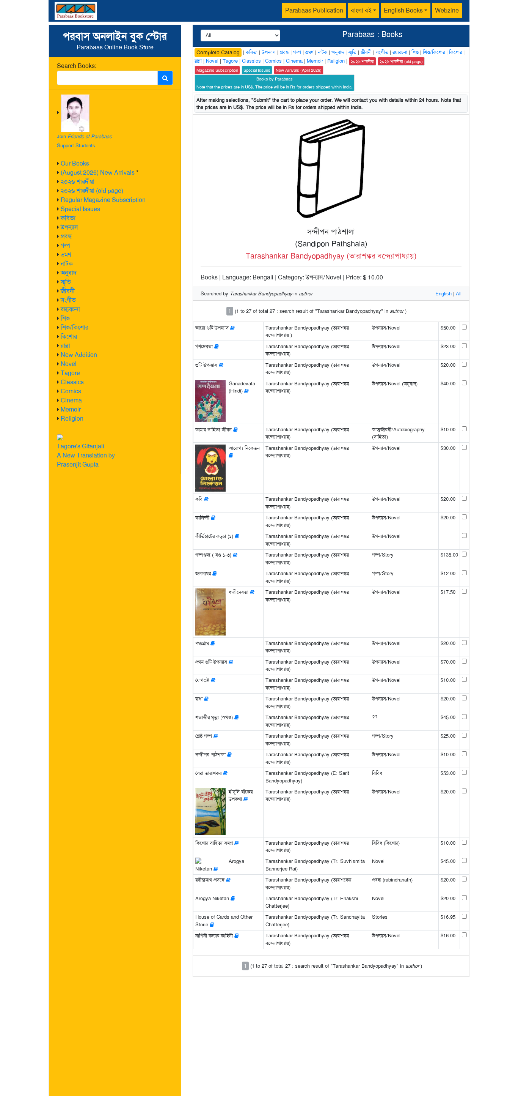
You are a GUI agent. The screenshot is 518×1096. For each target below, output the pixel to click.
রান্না (65, 346)
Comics (71, 391)
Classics (72, 382)
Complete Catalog (218, 52)
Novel (69, 364)
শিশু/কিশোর (74, 327)
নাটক (67, 264)
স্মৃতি (66, 282)
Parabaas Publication (314, 10)
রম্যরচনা (70, 309)
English (443, 293)
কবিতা (68, 218)
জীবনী (68, 291)
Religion (72, 419)
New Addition (79, 355)
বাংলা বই (361, 10)
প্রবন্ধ (66, 236)
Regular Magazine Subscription (103, 200)
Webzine (447, 10)
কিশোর (69, 337)
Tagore (70, 373)
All (458, 293)
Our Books (75, 163)
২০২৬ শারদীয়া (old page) (92, 191)
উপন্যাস (69, 227)
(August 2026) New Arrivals (98, 173)
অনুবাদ (69, 273)
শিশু (65, 318)
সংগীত (68, 300)
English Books (403, 10)
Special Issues (80, 209)
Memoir (71, 409)
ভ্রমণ (66, 255)
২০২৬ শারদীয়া (77, 182)
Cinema (71, 400)
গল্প (65, 245)
